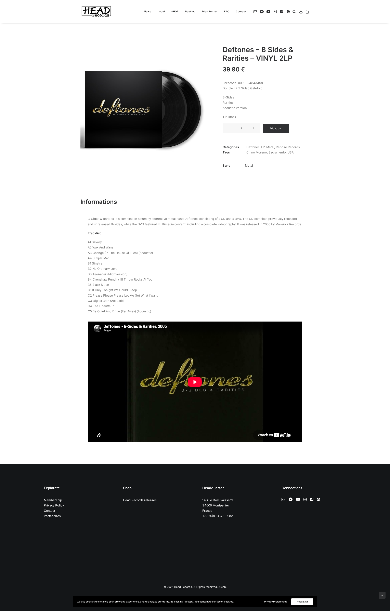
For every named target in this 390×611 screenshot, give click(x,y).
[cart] (307, 11)
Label (161, 11)
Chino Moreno (256, 152)
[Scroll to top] (382, 595)
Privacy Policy (54, 505)
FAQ (226, 11)
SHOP (175, 11)
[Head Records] (96, 11)
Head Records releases (140, 500)
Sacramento (277, 152)
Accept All (302, 601)
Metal (270, 147)
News (147, 11)
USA (290, 152)
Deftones (253, 147)
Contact (241, 11)
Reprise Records (288, 147)
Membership (53, 500)
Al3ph (222, 586)
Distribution (210, 11)
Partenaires (52, 516)
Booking (190, 11)
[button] (256, 11)
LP (263, 147)
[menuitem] (147, 11)
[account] (301, 11)
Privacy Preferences (275, 601)
